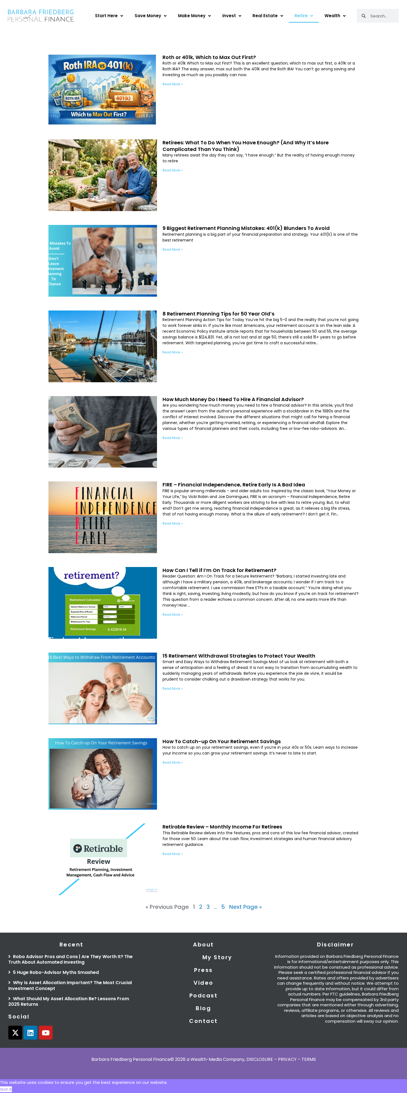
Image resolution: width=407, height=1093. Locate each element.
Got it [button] (6, 1089)
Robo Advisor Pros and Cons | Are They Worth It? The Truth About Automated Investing (70, 959)
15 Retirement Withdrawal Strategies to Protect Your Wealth (239, 655)
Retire (301, 16)
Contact (203, 1021)
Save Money (148, 16)
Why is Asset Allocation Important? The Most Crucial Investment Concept (70, 985)
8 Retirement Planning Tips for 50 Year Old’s (218, 313)
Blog (203, 1008)
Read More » (173, 84)
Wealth (332, 16)
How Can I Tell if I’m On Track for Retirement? (219, 570)
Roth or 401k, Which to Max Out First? (209, 57)
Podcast (203, 995)
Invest (229, 16)
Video (203, 983)
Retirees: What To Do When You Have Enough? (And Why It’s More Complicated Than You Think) (246, 145)
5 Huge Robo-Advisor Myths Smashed (55, 972)
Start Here (106, 16)
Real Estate (265, 16)
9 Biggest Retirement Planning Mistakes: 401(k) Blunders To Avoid (246, 228)
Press (203, 970)
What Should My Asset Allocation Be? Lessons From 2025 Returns (68, 1001)
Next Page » (245, 907)
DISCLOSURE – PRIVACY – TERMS (281, 1059)
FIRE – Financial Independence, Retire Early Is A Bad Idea (234, 484)
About (203, 944)
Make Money (191, 16)
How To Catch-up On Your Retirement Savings (222, 741)
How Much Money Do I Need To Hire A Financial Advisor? (233, 399)
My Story (217, 957)
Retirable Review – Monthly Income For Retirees (222, 826)
